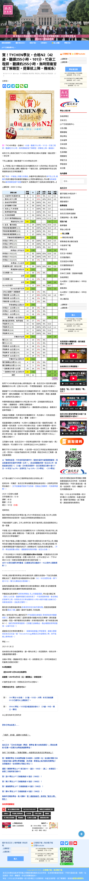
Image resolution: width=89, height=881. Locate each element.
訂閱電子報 (67, 54)
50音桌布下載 (65, 245)
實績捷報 (25, 73)
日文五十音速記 (66, 253)
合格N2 (6, 814)
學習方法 (44, 73)
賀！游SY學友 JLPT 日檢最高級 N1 (22, 776)
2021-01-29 (8, 73)
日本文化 (63, 120)
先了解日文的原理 (9, 818)
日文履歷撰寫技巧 (67, 265)
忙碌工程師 (38, 814)
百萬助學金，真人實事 (68, 217)
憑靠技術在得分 (44, 818)
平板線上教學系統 (17, 814)
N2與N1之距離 (31, 818)
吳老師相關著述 (8, 804)
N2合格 (28, 814)
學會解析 (20, 818)
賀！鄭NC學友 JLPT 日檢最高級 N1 (22, 791)
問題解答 (63, 156)
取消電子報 (48, 843)
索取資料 (63, 288)
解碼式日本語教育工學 (46, 809)
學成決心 (37, 73)
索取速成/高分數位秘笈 (69, 241)
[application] (73, 355)
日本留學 (63, 140)
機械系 (47, 814)
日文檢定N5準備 (66, 261)
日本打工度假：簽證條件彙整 (71, 273)
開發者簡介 (64, 201)
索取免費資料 (6, 43)
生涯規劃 (63, 152)
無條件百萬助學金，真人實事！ (14, 796)
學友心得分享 (65, 229)
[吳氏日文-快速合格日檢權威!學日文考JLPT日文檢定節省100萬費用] (44, 39)
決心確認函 (64, 299)
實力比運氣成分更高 (13, 809)
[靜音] (80, 361)
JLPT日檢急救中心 (8, 47)
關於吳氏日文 (20, 43)
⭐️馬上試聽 (55, 43)
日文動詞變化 (65, 257)
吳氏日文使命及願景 (68, 213)
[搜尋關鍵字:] (73, 181)
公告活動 (63, 128)
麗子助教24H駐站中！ (68, 193)
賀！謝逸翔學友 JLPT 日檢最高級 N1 (23, 786)
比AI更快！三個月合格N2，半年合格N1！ (73, 282)
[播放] (63, 361)
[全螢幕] (84, 361)
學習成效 (50, 73)
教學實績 (63, 225)
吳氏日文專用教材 (67, 209)
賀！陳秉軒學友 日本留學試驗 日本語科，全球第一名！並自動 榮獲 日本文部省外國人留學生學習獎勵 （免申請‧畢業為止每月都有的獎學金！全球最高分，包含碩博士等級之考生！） (30, 761)
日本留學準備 (65, 269)
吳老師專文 (64, 116)
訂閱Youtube (79, 54)
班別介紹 (33, 43)
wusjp (17, 73)
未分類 (62, 168)
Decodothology (29, 809)
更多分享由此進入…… (10, 725)
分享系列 (44, 43)
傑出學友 (31, 73)
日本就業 (63, 144)
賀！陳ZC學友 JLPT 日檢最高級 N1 (22, 781)
